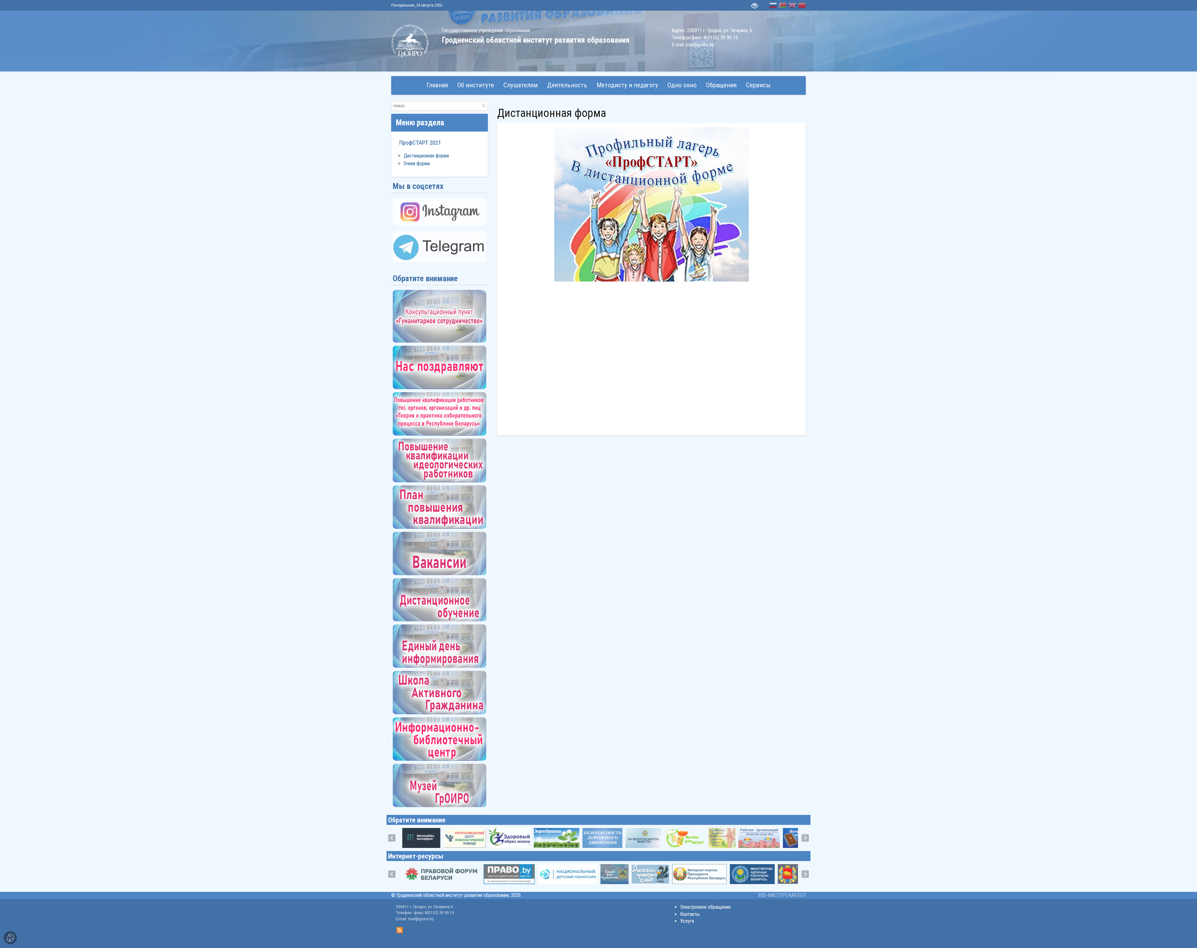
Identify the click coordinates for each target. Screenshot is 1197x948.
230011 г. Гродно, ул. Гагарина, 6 (719, 30)
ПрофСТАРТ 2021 (420, 142)
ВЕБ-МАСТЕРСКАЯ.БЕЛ (782, 895)
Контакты (689, 914)
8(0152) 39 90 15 (721, 38)
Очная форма (417, 163)
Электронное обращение (705, 907)
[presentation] (392, 838)
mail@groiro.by (700, 45)
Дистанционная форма (426, 156)
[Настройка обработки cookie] (10, 937)
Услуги (687, 921)
